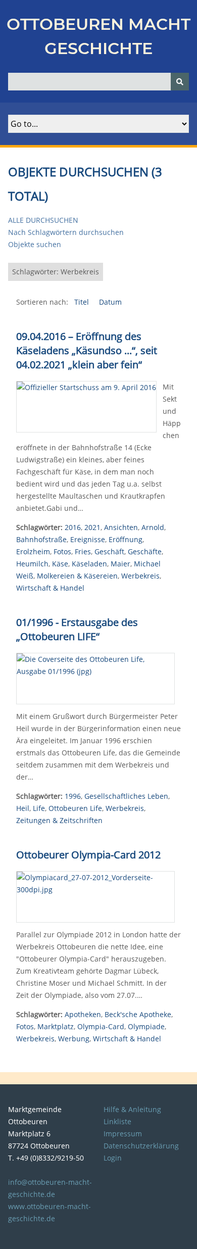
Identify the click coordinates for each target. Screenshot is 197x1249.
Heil (22, 808)
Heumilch (32, 563)
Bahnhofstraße (41, 539)
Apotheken (83, 1014)
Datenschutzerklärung (141, 1145)
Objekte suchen (34, 244)
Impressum (123, 1133)
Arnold (152, 527)
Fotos (62, 551)
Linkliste (117, 1121)
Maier (120, 563)
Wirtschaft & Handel (50, 588)
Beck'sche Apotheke (138, 1014)
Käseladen (89, 563)
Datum (110, 302)
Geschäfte (145, 551)
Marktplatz (55, 1026)
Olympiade (146, 1026)
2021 (92, 527)
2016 (73, 527)
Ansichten (121, 527)
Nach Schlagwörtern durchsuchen (66, 232)
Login (113, 1158)
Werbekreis (140, 576)
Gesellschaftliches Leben (126, 796)
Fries (83, 551)
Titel (82, 302)
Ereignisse (87, 539)
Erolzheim (33, 551)
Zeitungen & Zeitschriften (59, 820)
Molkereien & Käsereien (77, 576)
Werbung (73, 1038)
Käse (60, 563)
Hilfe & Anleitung (132, 1109)
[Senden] (180, 81)
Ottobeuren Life (75, 808)
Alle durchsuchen (43, 220)
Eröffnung (125, 539)
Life (39, 808)
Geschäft (109, 551)
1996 (73, 796)
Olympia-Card (100, 1026)
